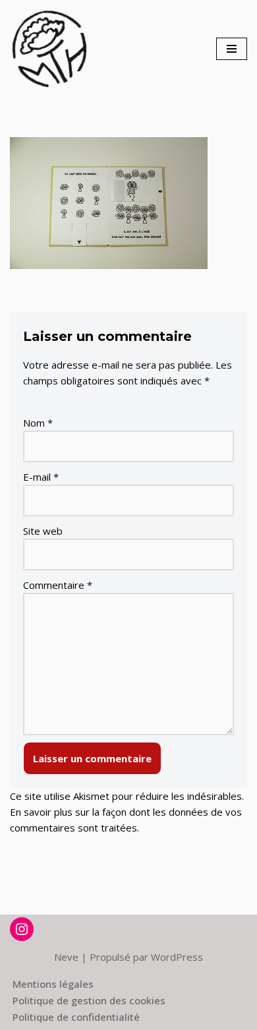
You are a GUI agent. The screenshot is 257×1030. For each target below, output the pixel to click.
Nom (38, 422)
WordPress (177, 956)
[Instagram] (22, 929)
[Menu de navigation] (231, 49)
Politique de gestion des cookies (89, 1000)
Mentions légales (53, 983)
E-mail (41, 476)
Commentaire (57, 584)
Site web (43, 530)
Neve (66, 956)
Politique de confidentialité (76, 1016)
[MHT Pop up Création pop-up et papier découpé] (49, 48)
